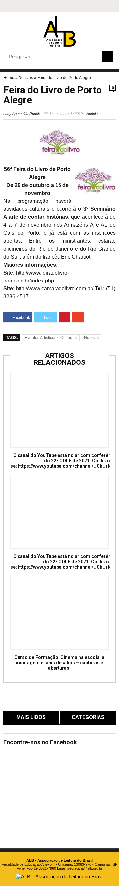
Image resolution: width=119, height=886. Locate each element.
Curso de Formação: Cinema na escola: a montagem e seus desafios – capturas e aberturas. (59, 663)
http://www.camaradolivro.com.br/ (54, 288)
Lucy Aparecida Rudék (21, 114)
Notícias (26, 77)
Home (8, 77)
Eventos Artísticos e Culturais (51, 337)
